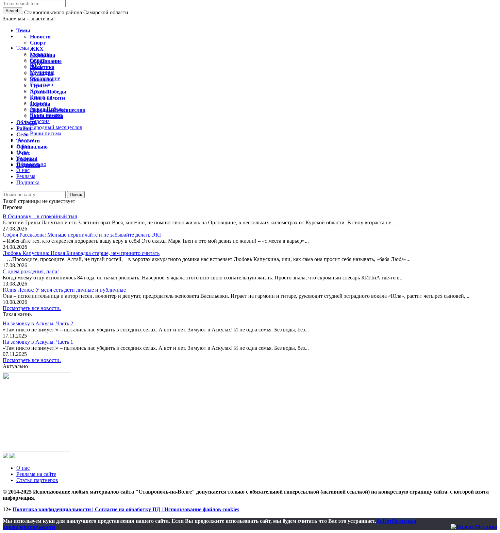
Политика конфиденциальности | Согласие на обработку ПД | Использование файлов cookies (126, 509)
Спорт (38, 43)
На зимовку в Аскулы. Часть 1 (38, 342)
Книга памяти (47, 98)
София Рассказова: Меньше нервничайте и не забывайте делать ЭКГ (82, 235)
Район (23, 128)
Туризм (39, 85)
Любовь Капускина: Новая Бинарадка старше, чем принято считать (81, 253)
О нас (23, 468)
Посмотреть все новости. (32, 308)
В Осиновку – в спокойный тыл (40, 216)
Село (22, 134)
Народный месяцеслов (57, 110)
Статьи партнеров (37, 480)
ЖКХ (37, 49)
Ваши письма (46, 116)
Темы (23, 30)
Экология (42, 79)
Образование (46, 61)
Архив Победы (48, 91)
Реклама (25, 176)
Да (379, 521)
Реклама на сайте (36, 474)
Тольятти (28, 140)
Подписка (27, 182)
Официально (32, 147)
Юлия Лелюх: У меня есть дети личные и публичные (64, 290)
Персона (40, 104)
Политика (42, 67)
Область (26, 122)
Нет (387, 521)
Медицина (42, 55)
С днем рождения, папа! (31, 271)
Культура (41, 73)
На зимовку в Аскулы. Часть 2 (38, 323)
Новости (40, 36)
